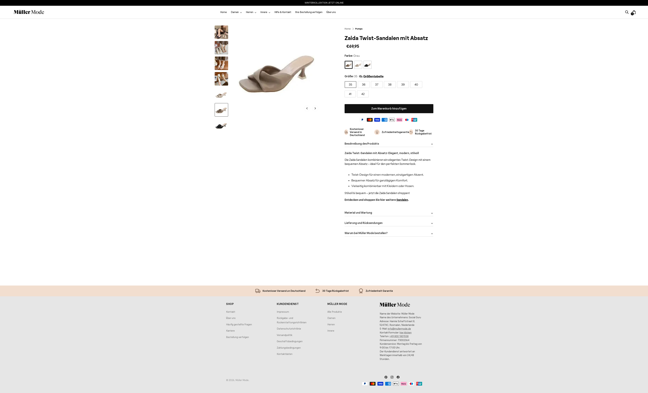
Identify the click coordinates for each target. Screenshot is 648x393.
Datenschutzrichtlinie (289, 328)
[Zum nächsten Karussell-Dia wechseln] (439, 260)
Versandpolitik (284, 335)
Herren (331, 324)
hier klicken (406, 332)
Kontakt (230, 311)
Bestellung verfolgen (237, 337)
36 (363, 84)
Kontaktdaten (284, 354)
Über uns (231, 318)
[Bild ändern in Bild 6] (221, 110)
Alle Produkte (334, 311)
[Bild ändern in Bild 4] (221, 79)
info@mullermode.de (399, 328)
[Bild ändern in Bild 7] (221, 125)
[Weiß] (358, 65)
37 (376, 84)
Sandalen (402, 199)
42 (362, 94)
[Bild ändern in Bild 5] (221, 94)
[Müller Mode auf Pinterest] (386, 377)
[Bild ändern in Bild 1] (221, 32)
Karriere (230, 330)
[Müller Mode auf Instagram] (392, 377)
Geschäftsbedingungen (290, 341)
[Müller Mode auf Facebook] (398, 377)
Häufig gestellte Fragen (239, 324)
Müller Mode (242, 380)
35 (350, 84)
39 (403, 84)
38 (390, 84)
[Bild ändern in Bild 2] (221, 48)
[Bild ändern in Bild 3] (221, 63)
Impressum (283, 311)
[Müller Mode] (29, 12)
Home (348, 28)
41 (350, 94)
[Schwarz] (367, 65)
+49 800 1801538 (399, 336)
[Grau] (349, 65)
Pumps (358, 28)
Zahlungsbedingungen (289, 347)
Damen (331, 318)
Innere (330, 330)
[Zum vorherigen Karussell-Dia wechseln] (431, 260)
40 (416, 84)
